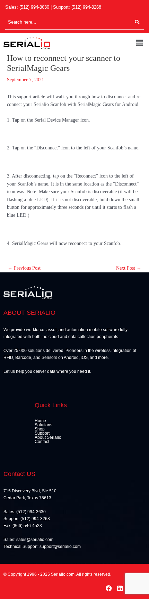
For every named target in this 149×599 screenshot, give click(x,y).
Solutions (43, 425)
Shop (40, 429)
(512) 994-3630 (34, 7)
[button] (140, 43)
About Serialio (48, 437)
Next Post (128, 268)
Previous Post (24, 268)
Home (40, 421)
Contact (42, 442)
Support (42, 433)
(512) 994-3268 (86, 7)
